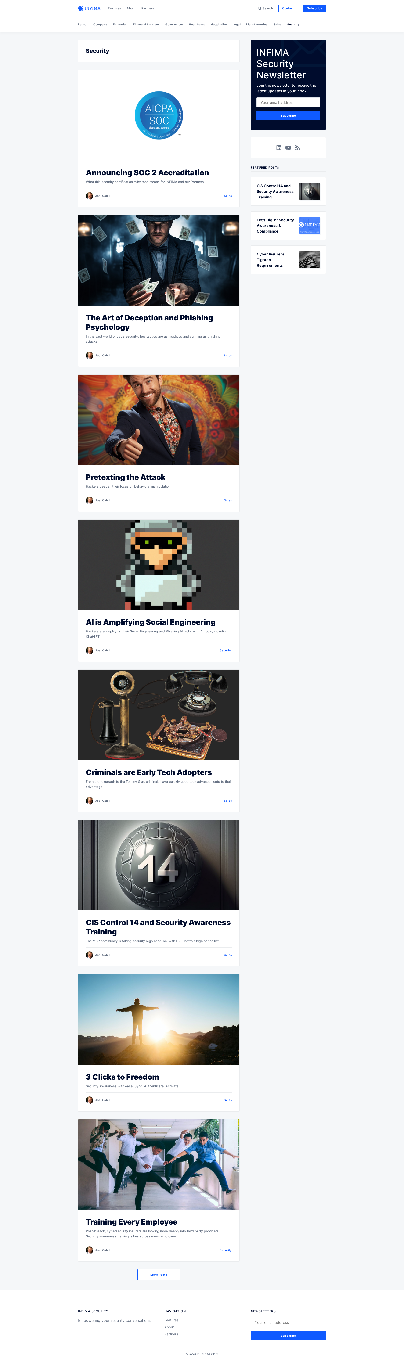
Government (174, 24)
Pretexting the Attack (125, 477)
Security (293, 24)
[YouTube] (288, 147)
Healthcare (197, 24)
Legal (237, 24)
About (131, 8)
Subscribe (314, 8)
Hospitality (219, 24)
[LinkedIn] (279, 147)
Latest (83, 24)
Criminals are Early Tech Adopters (149, 772)
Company (100, 24)
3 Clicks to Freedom (122, 1076)
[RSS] (297, 147)
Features (114, 8)
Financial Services (146, 24)
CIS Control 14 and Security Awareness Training (158, 927)
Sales (278, 24)
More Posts (158, 1274)
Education (120, 24)
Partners (147, 8)
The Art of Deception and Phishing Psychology (149, 322)
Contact (288, 8)
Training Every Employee (131, 1221)
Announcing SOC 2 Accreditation (147, 172)
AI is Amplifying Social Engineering (151, 622)
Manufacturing (257, 24)
